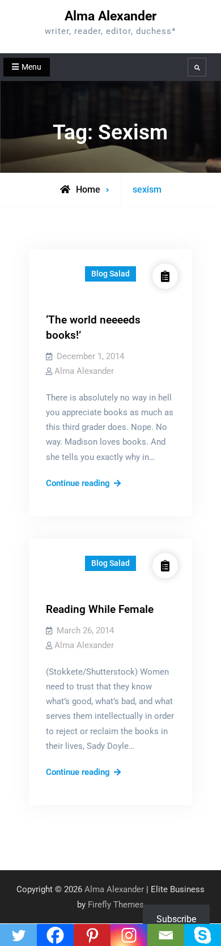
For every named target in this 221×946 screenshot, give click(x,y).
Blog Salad (110, 273)
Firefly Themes (116, 905)
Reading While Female (100, 609)
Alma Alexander (110, 16)
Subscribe (176, 919)
